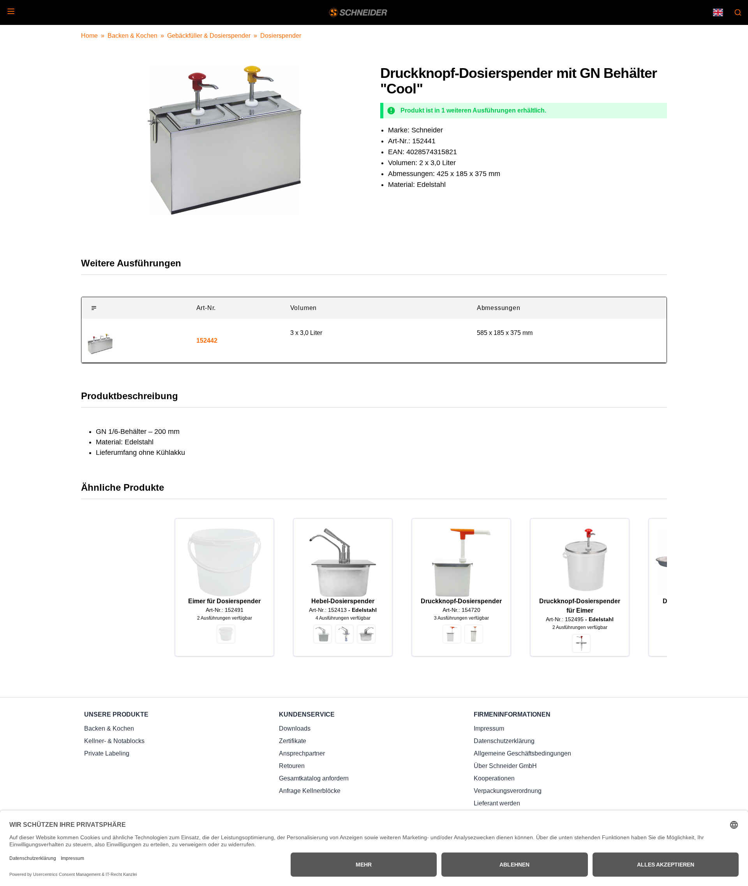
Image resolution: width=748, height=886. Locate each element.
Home (89, 35)
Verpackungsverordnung (508, 790)
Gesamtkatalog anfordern (314, 778)
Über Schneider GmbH (505, 766)
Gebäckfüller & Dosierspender (209, 35)
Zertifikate (292, 741)
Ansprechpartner (302, 753)
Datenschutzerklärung (504, 741)
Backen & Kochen (132, 35)
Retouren (292, 766)
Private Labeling (106, 753)
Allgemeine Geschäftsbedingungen (522, 753)
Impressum (489, 728)
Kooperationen (494, 778)
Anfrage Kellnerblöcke (309, 790)
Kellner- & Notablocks (114, 741)
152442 (206, 340)
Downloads (294, 728)
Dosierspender (280, 35)
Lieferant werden (497, 803)
